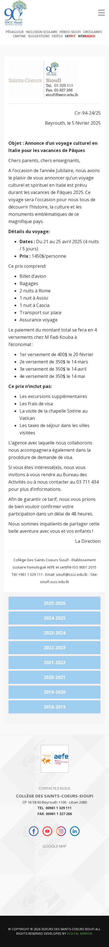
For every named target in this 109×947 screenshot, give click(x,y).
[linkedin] (74, 831)
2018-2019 (54, 707)
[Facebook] (34, 831)
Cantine (19, 36)
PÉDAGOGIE (15, 32)
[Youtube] (47, 831)
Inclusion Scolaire (41, 32)
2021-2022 (54, 662)
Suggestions (38, 36)
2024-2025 (54, 618)
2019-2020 (54, 692)
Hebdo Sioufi (70, 32)
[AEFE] (54, 761)
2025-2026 (54, 603)
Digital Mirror (79, 933)
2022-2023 (54, 648)
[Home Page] (54, 12)
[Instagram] (61, 831)
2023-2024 (54, 633)
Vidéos (57, 36)
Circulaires (92, 32)
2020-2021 (54, 677)
